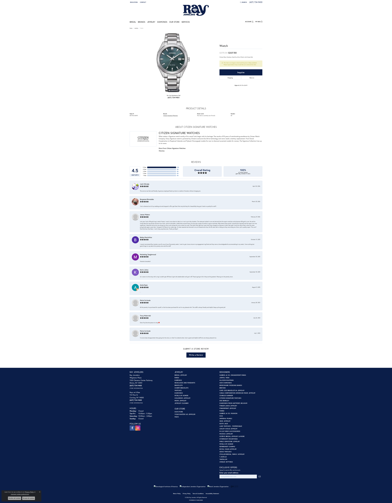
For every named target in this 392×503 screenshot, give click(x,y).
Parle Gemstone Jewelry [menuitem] (229, 441)
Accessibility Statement (212, 493)
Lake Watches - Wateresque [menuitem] (230, 426)
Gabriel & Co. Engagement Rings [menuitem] (232, 375)
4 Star (144, 169)
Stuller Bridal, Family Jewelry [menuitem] (232, 454)
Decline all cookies (15, 498)
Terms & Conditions (198, 493)
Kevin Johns (144, 270)
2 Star (144, 173)
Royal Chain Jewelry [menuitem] (228, 449)
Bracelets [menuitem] (179, 385)
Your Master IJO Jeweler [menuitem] (185, 414)
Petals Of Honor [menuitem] (226, 444)
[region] (173, 62)
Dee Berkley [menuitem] (224, 401)
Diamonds (162, 22)
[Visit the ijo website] (234, 486)
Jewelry (151, 22)
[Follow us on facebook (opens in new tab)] (132, 428)
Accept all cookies (28, 498)
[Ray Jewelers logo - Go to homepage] (196, 10)
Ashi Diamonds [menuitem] (225, 383)
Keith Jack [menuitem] (223, 424)
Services (186, 22)
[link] (143, 2)
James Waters (145, 215)
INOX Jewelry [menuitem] (225, 421)
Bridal (133, 22)
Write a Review (196, 355)
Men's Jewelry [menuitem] (180, 401)
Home (131, 28)
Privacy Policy (187, 493)
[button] (134, 2)
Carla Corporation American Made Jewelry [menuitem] (237, 393)
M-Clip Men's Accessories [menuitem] (229, 431)
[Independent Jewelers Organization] (192, 486)
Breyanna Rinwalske (147, 199)
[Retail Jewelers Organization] (218, 486)
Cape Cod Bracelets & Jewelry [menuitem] (231, 390)
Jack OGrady (144, 184)
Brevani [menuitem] (222, 388)
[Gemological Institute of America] (166, 486)
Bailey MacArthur (146, 237)
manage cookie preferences (20, 494)
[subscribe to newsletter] (259, 476)
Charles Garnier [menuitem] (226, 395)
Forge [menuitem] (221, 411)
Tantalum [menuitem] (223, 459)
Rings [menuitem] (177, 378)
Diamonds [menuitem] (179, 393)
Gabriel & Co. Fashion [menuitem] (228, 413)
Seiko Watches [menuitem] (225, 452)
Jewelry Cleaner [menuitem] (181, 403)
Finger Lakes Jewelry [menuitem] (228, 406)
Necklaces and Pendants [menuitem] (185, 383)
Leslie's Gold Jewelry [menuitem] (228, 429)
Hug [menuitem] (221, 416)
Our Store (174, 22)
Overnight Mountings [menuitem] (228, 439)
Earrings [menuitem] (178, 380)
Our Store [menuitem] (179, 412)
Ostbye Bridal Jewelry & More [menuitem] (231, 436)
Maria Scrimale (145, 300)
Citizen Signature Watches (170, 115)
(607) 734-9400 (174, 97)
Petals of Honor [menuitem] (181, 395)
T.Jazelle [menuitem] (223, 457)
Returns (252, 78)
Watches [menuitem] (178, 390)
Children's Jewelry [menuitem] (182, 398)
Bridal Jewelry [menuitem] (181, 375)
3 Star (144, 171)
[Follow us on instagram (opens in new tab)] (137, 428)
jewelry (136, 28)
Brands (141, 22)
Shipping (230, 78)
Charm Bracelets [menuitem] (181, 388)
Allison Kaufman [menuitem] (226, 380)
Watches (162, 151)
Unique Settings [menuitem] (226, 462)
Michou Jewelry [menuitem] (226, 434)
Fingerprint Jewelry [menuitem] (227, 408)
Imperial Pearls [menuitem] (225, 418)
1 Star (144, 175)
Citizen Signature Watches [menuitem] (230, 398)
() (178, 167)
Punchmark (199, 500)
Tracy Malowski (145, 316)
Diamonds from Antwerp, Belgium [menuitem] (233, 403)
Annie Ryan (144, 285)
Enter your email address (228, 473)
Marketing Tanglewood (148, 254)
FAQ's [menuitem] (177, 417)
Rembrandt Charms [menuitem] (227, 446)
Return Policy (177, 493)
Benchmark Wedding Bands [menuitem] (230, 385)
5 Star (144, 167)
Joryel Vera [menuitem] (224, 378)
